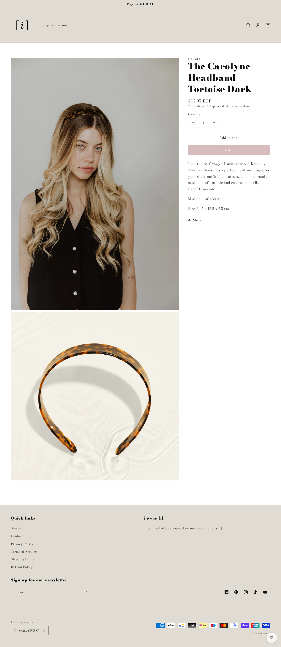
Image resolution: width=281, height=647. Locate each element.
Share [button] (197, 219)
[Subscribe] (85, 592)
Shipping (213, 106)
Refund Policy (22, 567)
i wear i (265, 633)
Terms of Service (24, 551)
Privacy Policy (22, 543)
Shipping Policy (23, 559)
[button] (47, 25)
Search (16, 528)
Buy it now (229, 150)
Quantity (194, 114)
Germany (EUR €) (26, 630)
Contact (17, 536)
